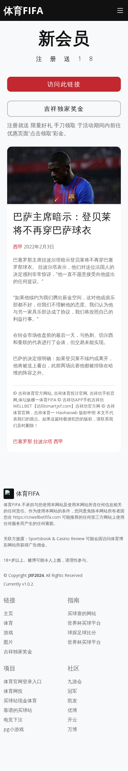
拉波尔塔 (42, 441)
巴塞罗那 (22, 441)
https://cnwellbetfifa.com (37, 517)
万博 (72, 729)
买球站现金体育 (20, 700)
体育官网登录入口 (23, 681)
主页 (8, 613)
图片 (8, 642)
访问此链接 (64, 84)
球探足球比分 (82, 632)
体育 (8, 623)
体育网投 (13, 691)
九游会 (75, 681)
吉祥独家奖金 (64, 109)
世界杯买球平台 (84, 623)
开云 (72, 719)
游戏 (8, 632)
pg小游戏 (14, 729)
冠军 (72, 691)
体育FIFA (23, 10)
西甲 (18, 246)
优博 (72, 710)
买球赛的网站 (82, 613)
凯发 (72, 700)
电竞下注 (13, 719)
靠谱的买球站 (18, 710)
